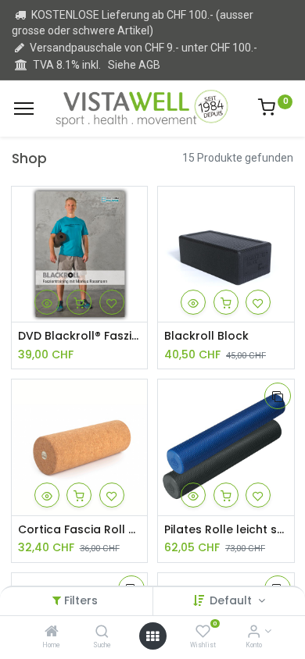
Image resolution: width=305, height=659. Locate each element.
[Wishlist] (203, 632)
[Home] (52, 632)
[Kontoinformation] (253, 632)
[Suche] (102, 632)
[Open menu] (152, 636)
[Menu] (24, 108)
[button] (46, 302)
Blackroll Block (206, 336)
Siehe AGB (134, 65)
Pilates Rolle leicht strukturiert (226, 529)
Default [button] (232, 600)
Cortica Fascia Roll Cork (80, 529)
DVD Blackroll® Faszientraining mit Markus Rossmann (80, 336)
